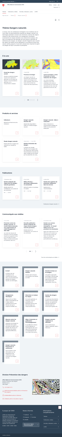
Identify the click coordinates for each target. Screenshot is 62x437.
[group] (11, 77)
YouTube (34, 417)
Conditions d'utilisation (6, 435)
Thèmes (45, 416)
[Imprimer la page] (55, 19)
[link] (11, 277)
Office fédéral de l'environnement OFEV (15, 4)
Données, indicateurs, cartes (50, 423)
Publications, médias (48, 420)
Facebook (26, 414)
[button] (4, 11)
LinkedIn (26, 419)
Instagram (26, 417)
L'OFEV (45, 426)
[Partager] (58, 19)
